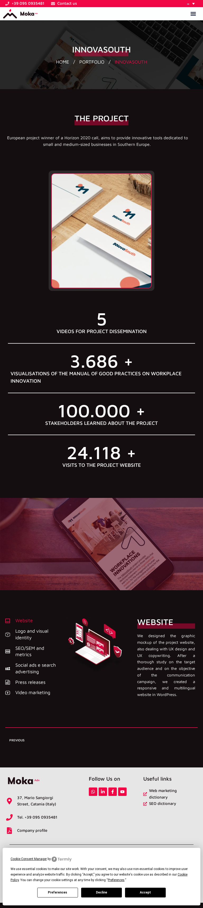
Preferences (57, 892)
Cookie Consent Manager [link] (29, 859)
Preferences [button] (116, 880)
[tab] (33, 620)
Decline (101, 892)
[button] (191, 3)
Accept (145, 892)
